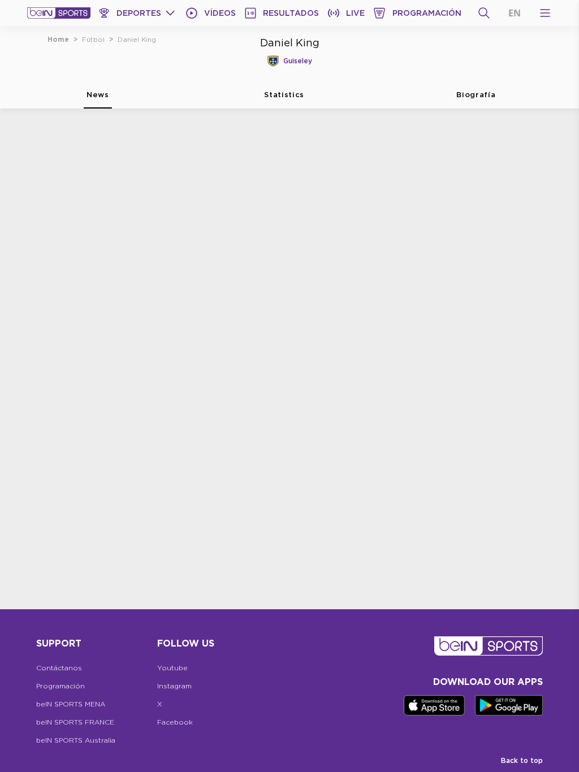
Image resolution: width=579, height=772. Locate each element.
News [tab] (98, 94)
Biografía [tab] (475, 94)
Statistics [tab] (284, 94)
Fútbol (93, 39)
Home (58, 39)
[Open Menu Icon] (545, 13)
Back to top (522, 760)
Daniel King (137, 39)
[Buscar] (484, 13)
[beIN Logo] (58, 13)
